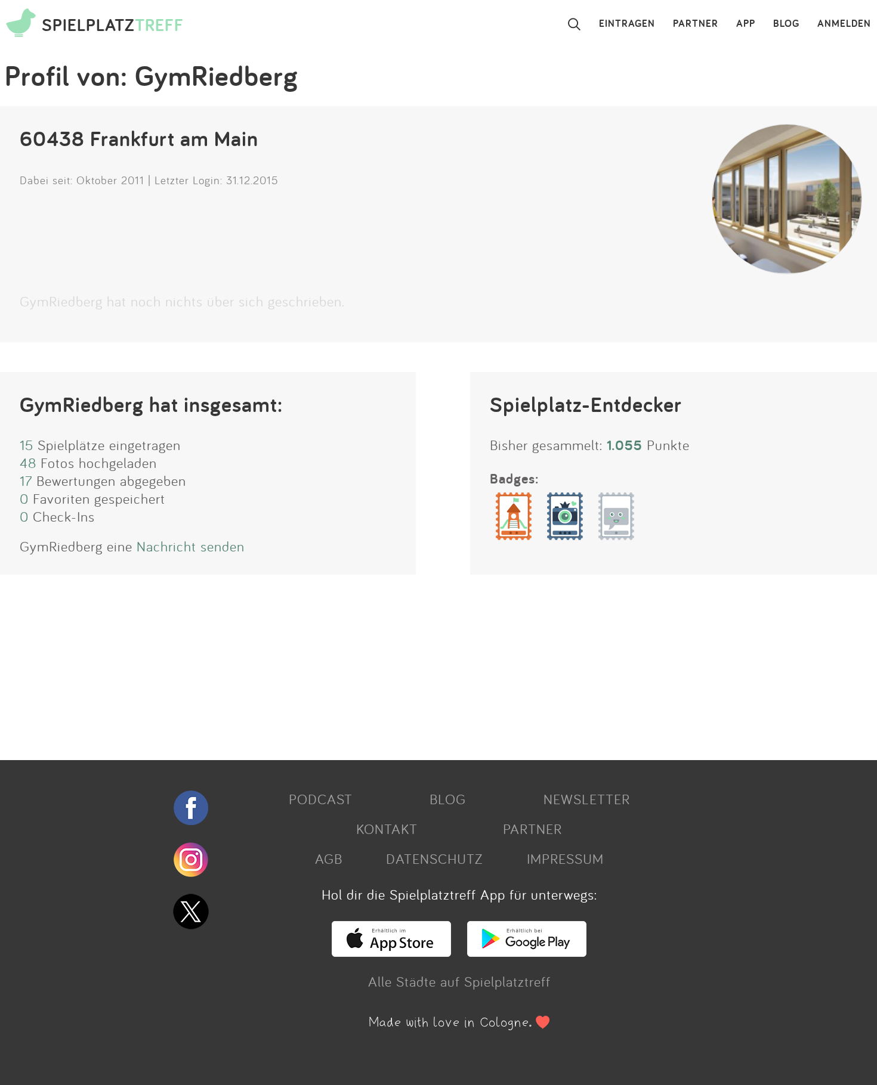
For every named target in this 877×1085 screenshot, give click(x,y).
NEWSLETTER (587, 799)
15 (26, 445)
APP (745, 23)
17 (26, 480)
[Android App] (526, 951)
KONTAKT (387, 829)
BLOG (786, 23)
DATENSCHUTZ (434, 858)
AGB (328, 858)
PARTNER (695, 23)
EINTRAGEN (627, 23)
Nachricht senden (191, 546)
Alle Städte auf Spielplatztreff (459, 981)
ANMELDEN (844, 23)
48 (28, 463)
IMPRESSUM (565, 858)
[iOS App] (391, 951)
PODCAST (321, 799)
